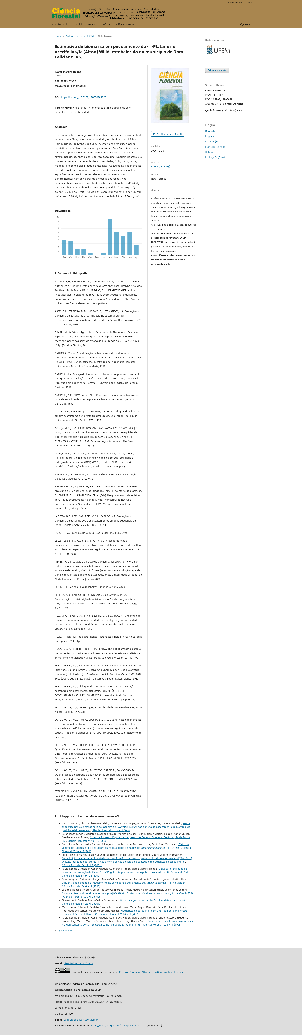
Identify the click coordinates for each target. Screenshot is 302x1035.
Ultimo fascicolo (59, 24)
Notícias (92, 24)
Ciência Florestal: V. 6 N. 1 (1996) (81, 886)
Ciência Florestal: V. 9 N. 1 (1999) (81, 875)
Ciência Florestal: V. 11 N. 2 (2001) (82, 865)
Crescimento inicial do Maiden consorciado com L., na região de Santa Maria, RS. (128, 922)
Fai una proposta (217, 70)
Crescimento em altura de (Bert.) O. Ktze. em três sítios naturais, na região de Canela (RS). (127, 893)
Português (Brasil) (215, 157)
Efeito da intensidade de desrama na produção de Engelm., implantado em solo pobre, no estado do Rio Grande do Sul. (125, 870)
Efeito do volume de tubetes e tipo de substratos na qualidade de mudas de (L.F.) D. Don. (125, 846)
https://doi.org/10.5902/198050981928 (83, 97)
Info (105, 24)
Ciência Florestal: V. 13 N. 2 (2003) (111, 830)
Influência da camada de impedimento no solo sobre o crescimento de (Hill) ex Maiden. (124, 882)
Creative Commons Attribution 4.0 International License (151, 972)
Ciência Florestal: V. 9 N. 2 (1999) (82, 896)
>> (71, 930)
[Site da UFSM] (218, 54)
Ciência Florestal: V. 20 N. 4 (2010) (119, 914)
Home (58, 36)
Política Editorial (125, 24)
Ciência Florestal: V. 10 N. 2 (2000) (87, 840)
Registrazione (235, 2)
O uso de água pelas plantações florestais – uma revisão (153, 900)
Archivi (78, 24)
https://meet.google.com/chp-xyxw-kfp (113, 1025)
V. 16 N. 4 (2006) (85, 36)
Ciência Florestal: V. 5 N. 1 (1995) (162, 924)
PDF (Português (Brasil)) (169, 133)
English (209, 136)
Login (249, 2)
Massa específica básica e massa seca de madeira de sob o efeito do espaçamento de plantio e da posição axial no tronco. (126, 827)
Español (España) (215, 141)
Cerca (246, 24)
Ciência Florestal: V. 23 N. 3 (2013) (82, 903)
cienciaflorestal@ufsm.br (78, 963)
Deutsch (210, 131)
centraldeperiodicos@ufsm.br (81, 1019)
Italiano (209, 152)
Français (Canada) (215, 146)
